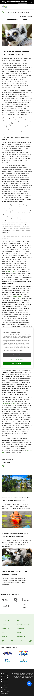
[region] (17, 348)
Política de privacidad (4, 674)
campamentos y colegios (9, 403)
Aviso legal (4, 677)
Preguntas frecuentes (23, 624)
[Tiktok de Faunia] (21, 641)
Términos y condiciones (5, 684)
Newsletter (20, 628)
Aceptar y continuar (17, 363)
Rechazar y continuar (17, 354)
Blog (3, 632)
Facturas (4, 636)
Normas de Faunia (4, 680)
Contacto (4, 624)
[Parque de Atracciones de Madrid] (23, 653)
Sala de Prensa (21, 621)
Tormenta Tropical (11, 271)
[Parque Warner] (7, 653)
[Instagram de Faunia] (3, 641)
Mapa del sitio (21, 636)
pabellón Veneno (17, 296)
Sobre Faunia (5, 621)
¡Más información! (22, 3)
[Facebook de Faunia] (12, 641)
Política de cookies (4, 688)
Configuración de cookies (5, 692)
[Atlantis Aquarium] (23, 660)
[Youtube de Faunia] (30, 641)
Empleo (19, 632)
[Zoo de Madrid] (7, 660)
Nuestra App (5, 628)
